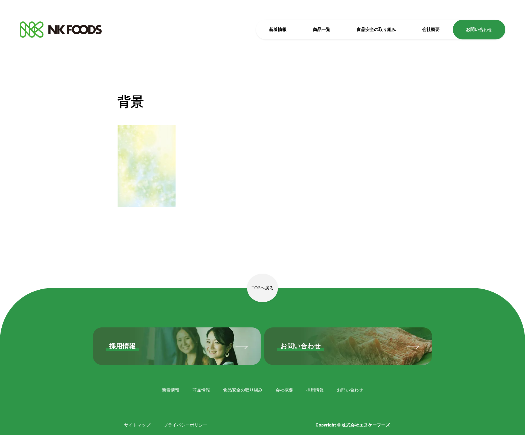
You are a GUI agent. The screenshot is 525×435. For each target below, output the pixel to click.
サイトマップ (137, 425)
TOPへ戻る (263, 288)
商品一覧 (321, 29)
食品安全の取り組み (376, 29)
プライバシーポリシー (185, 425)
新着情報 (278, 29)
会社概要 (431, 29)
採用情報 (315, 390)
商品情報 (201, 390)
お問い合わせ (479, 29)
